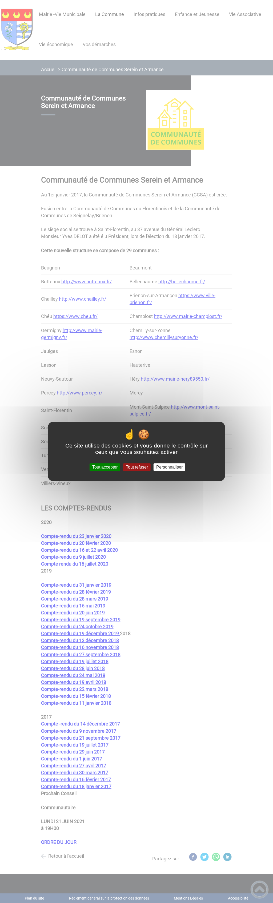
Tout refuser (137, 467)
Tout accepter (105, 467)
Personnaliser (169, 467)
